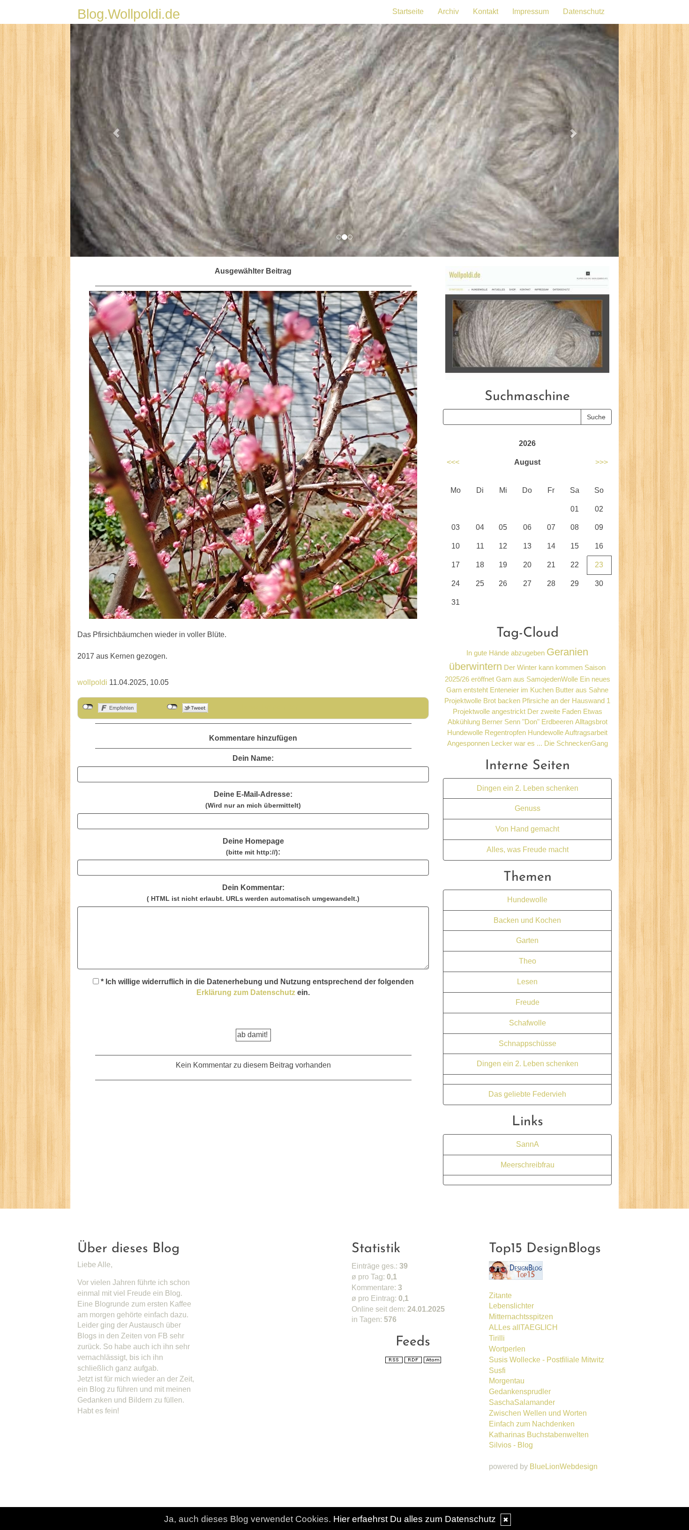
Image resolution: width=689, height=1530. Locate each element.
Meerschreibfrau (527, 1165)
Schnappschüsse (527, 1043)
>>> (601, 462)
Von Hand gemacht (527, 829)
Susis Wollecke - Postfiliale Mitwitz (546, 1360)
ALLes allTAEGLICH (523, 1327)
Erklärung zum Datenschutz (245, 992)
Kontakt (485, 11)
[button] (111, 128)
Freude (527, 1002)
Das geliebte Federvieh (527, 1094)
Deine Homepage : (253, 846)
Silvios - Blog (511, 1445)
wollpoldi (92, 682)
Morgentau (506, 1381)
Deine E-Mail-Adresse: (253, 799)
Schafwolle (527, 1023)
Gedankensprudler (520, 1392)
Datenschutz (584, 11)
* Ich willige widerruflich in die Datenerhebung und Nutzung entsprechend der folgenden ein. (256, 987)
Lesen (527, 982)
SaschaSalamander (522, 1402)
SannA (527, 1144)
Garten (527, 940)
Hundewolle (527, 900)
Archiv (448, 11)
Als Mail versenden (268, 707)
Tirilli (497, 1338)
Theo (527, 961)
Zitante (500, 1296)
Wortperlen (507, 1349)
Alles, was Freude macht (528, 850)
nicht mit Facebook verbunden (87, 707)
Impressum (530, 11)
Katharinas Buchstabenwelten (539, 1435)
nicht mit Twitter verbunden (172, 707)
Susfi (497, 1370)
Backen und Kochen (527, 920)
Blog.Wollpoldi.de (128, 14)
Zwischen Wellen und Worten (538, 1413)
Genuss (527, 808)
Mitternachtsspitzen (521, 1317)
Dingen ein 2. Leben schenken (527, 788)
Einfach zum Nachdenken (532, 1424)
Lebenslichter (511, 1306)
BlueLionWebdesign (564, 1467)
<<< (453, 462)
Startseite (408, 11)
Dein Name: (253, 758)
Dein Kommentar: (253, 893)
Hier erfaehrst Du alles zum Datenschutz (414, 1519)
